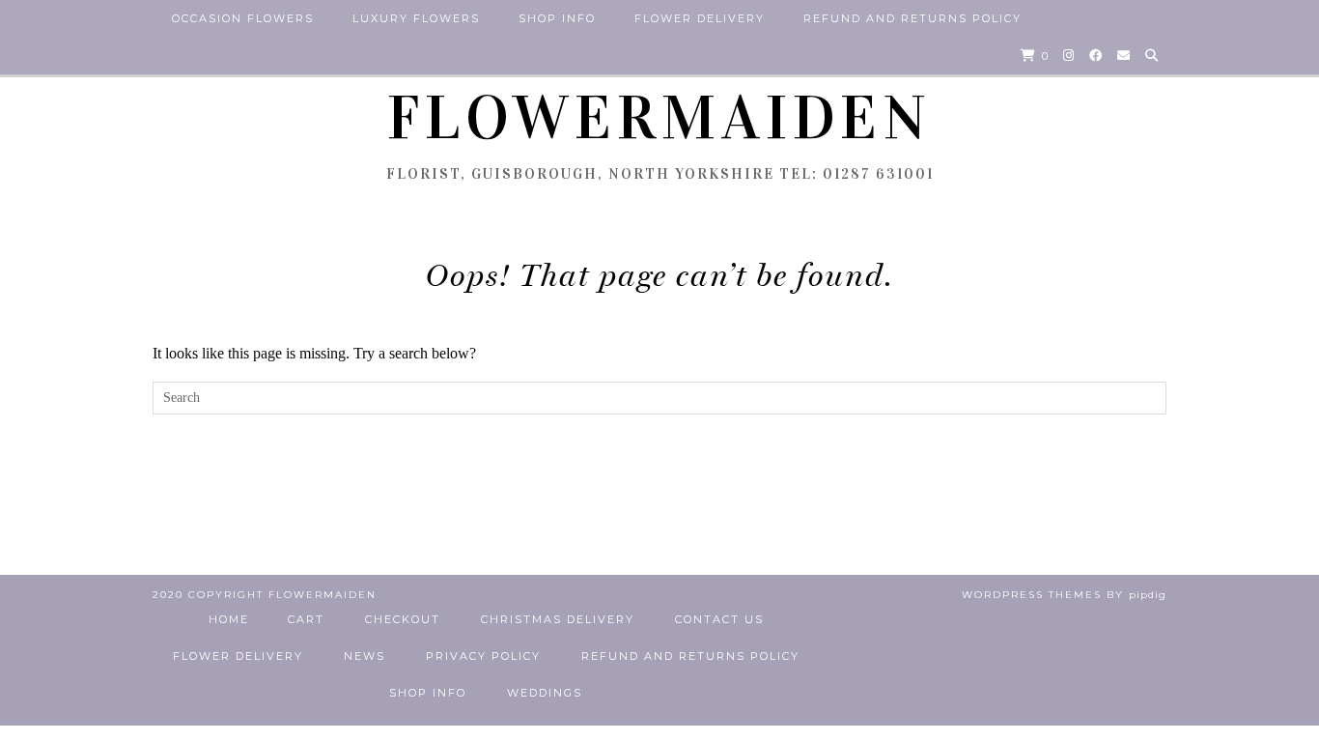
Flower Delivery (699, 18)
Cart (306, 619)
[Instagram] (1069, 55)
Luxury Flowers (416, 18)
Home (229, 619)
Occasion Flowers (243, 18)
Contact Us (719, 619)
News (364, 656)
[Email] (1124, 55)
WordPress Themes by (1064, 594)
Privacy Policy (483, 656)
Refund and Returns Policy (912, 18)
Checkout (402, 619)
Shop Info (557, 18)
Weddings (544, 692)
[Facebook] (1096, 55)
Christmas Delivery (557, 619)
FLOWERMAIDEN (659, 118)
